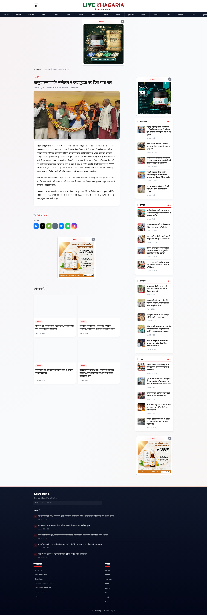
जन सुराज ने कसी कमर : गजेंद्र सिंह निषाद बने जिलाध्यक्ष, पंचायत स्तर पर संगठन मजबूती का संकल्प (158, 302)
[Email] (55, 226)
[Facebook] (36, 226)
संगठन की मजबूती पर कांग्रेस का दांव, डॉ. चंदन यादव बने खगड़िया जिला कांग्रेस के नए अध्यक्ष (158, 343)
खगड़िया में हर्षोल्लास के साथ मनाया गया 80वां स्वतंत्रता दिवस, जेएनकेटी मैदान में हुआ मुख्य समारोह (159, 212)
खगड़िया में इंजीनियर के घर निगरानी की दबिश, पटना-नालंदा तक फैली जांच (158, 225)
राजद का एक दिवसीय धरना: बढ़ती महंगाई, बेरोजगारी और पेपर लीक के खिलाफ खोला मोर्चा (157, 288)
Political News (42, 215)
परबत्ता (43, 14)
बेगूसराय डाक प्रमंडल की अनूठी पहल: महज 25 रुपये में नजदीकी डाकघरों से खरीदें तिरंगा (158, 264)
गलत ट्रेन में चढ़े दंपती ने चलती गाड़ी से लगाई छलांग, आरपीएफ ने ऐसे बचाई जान (158, 237)
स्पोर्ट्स (156, 14)
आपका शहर (31, 14)
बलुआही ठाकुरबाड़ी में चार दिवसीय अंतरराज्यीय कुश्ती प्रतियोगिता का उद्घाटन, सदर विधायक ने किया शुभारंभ (158, 174)
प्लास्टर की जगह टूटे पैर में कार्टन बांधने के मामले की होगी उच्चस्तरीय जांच (158, 394)
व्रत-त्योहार (131, 14)
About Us (38, 570)
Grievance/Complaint (43, 587)
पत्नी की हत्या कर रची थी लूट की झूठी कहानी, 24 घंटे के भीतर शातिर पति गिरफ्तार (158, 188)
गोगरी (68, 14)
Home (37, 596)
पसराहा (118, 14)
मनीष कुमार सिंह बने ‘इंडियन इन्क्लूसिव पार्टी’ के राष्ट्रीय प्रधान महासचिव (158, 316)
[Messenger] (61, 226)
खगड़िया (6, 14)
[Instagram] (74, 226)
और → (169, 122)
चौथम (93, 14)
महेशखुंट (180, 14)
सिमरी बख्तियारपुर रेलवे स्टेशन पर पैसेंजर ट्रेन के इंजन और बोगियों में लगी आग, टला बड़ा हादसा (159, 407)
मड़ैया (193, 14)
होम (34, 69)
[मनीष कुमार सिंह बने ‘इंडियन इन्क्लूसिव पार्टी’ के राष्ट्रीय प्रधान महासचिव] (55, 361)
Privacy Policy (40, 592)
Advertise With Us (41, 575)
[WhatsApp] (67, 226)
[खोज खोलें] (36, 6)
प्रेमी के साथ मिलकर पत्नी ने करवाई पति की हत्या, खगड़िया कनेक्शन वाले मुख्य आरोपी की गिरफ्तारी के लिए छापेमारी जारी (158, 381)
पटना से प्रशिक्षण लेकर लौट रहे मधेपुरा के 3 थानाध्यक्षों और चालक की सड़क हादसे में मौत (158, 421)
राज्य (168, 14)
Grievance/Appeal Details (44, 583)
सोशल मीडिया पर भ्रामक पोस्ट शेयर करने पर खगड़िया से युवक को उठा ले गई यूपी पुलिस (158, 146)
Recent (18, 14)
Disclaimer (39, 579)
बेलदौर (106, 14)
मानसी (81, 14)
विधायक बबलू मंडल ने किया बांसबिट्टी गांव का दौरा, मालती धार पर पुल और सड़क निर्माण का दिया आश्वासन (158, 250)
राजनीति (56, 14)
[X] (42, 226)
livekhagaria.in (42, 494)
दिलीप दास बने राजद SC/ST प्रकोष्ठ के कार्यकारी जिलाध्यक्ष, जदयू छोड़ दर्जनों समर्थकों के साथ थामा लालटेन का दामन (159, 328)
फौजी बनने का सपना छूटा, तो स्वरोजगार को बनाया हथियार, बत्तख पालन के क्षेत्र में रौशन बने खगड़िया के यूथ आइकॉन (159, 160)
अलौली (143, 14)
